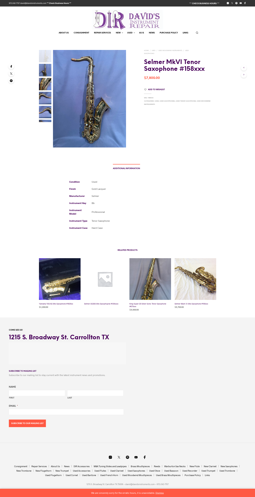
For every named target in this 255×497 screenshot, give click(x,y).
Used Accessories (81, 470)
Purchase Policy (169, 33)
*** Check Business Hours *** (59, 3)
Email (13, 406)
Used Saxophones (167, 101)
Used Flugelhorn (53, 475)
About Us (64, 33)
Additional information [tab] (126, 169)
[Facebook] (11, 66)
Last (69, 398)
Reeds (157, 466)
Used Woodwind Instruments (170, 50)
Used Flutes (100, 470)
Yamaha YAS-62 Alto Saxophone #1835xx (56, 304)
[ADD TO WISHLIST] (59, 294)
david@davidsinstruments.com (33, 3)
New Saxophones (229, 466)
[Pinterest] (11, 80)
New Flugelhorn (43, 470)
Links (185, 33)
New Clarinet (210, 466)
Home (146, 50)
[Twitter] (11, 73)
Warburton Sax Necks (174, 466)
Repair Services (102, 33)
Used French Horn (109, 475)
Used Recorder (189, 470)
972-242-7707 (14, 3)
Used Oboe (154, 470)
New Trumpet (62, 470)
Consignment (81, 33)
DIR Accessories (82, 466)
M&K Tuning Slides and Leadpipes (110, 466)
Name (12, 387)
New (118, 33)
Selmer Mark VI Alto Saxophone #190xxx (191, 304)
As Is (141, 33)
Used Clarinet (117, 470)
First (11, 398)
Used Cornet (72, 475)
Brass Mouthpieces (140, 466)
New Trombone (23, 470)
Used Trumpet (208, 470)
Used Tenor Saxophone (186, 101)
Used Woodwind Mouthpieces (137, 475)
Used (130, 33)
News (152, 33)
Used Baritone (89, 475)
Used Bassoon (171, 470)
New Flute (195, 466)
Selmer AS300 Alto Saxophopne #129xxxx (101, 304)
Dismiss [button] (160, 492)
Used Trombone (227, 470)
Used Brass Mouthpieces (168, 475)
